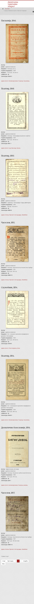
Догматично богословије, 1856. (15, 427)
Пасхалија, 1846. (8, 20)
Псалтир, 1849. (7, 88)
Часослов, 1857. (8, 493)
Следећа (25, 561)
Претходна (10, 561)
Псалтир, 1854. (7, 356)
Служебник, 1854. (9, 287)
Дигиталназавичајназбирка (13, 4)
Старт (3, 561)
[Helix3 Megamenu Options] (33, 11)
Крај (3, 563)
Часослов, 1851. (8, 222)
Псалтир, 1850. (7, 156)
